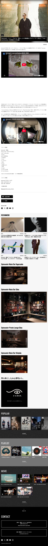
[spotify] (2, 208)
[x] (5, 208)
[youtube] (10, 208)
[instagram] (13, 208)
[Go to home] (5, 1)
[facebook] (7, 208)
